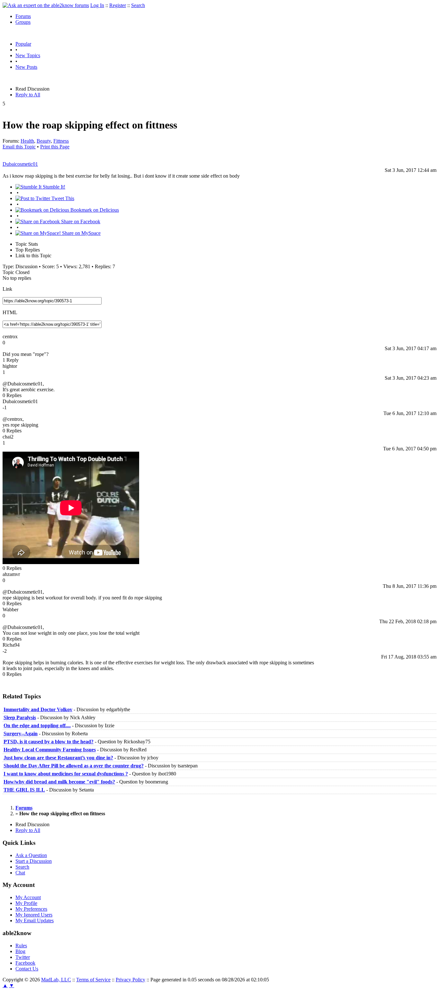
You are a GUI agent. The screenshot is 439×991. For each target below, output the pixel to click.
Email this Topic (19, 146)
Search (138, 5)
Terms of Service (93, 979)
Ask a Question (31, 855)
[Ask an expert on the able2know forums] (46, 5)
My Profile (26, 903)
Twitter (22, 957)
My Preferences (31, 909)
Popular (23, 44)
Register (117, 5)
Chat (20, 872)
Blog (20, 951)
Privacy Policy (130, 979)
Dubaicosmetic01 (20, 164)
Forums (23, 16)
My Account (28, 897)
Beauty (44, 141)
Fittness (61, 141)
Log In (97, 5)
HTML (10, 312)
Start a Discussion (33, 861)
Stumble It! (53, 187)
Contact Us (26, 968)
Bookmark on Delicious (94, 210)
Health (27, 141)
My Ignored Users (33, 914)
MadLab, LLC (56, 979)
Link (7, 289)
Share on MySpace (81, 233)
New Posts (26, 67)
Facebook (25, 963)
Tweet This (62, 198)
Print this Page (54, 146)
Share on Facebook (80, 221)
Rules (21, 945)
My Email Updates (34, 920)
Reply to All (27, 94)
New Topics (27, 55)
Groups (23, 22)
